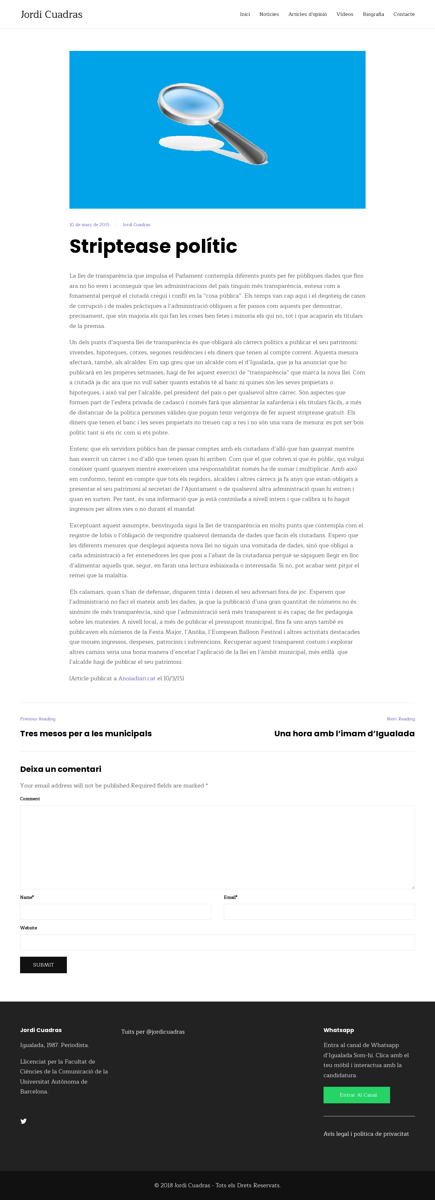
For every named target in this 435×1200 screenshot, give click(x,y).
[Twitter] (23, 1121)
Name (27, 897)
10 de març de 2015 (89, 224)
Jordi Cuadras (137, 224)
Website (28, 928)
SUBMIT (43, 965)
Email (230, 897)
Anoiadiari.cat (137, 678)
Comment (30, 799)
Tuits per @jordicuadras (153, 1032)
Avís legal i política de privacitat (366, 1134)
